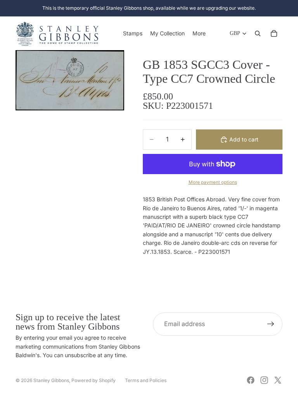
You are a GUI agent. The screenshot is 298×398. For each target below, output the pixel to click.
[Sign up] (271, 324)
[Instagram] (264, 380)
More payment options (213, 182)
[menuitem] (199, 33)
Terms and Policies (145, 380)
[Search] (257, 33)
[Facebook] (250, 380)
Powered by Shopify (93, 380)
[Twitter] (277, 380)
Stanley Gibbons (51, 380)
